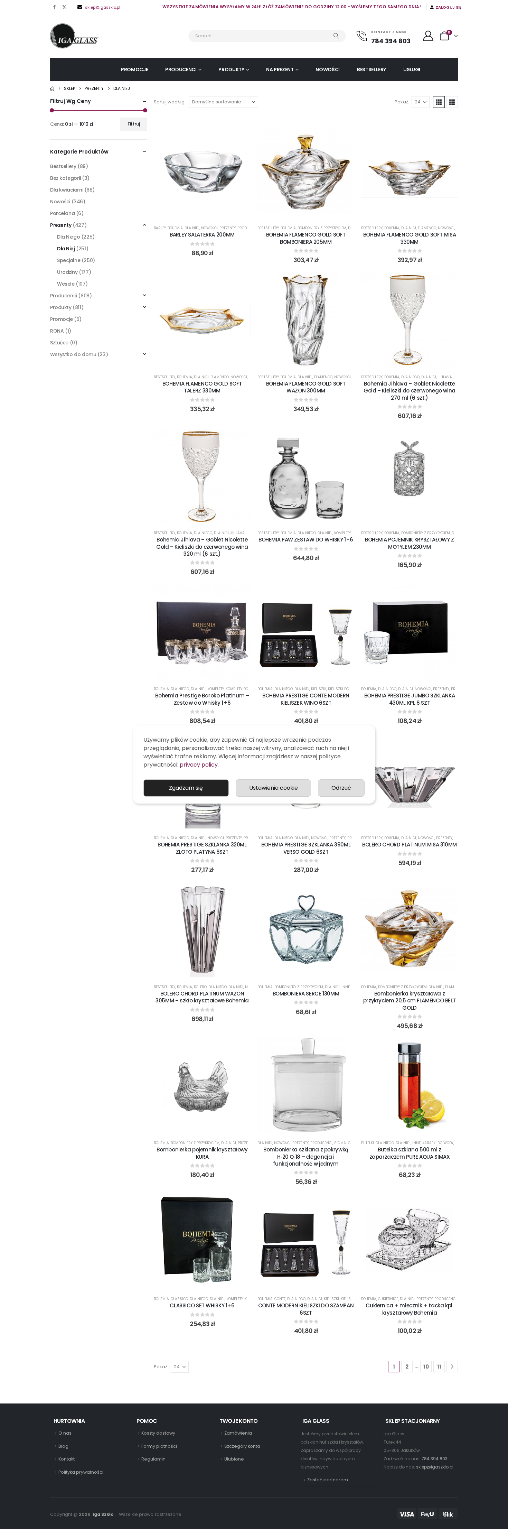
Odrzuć (341, 788)
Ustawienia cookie (273, 788)
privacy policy (199, 765)
